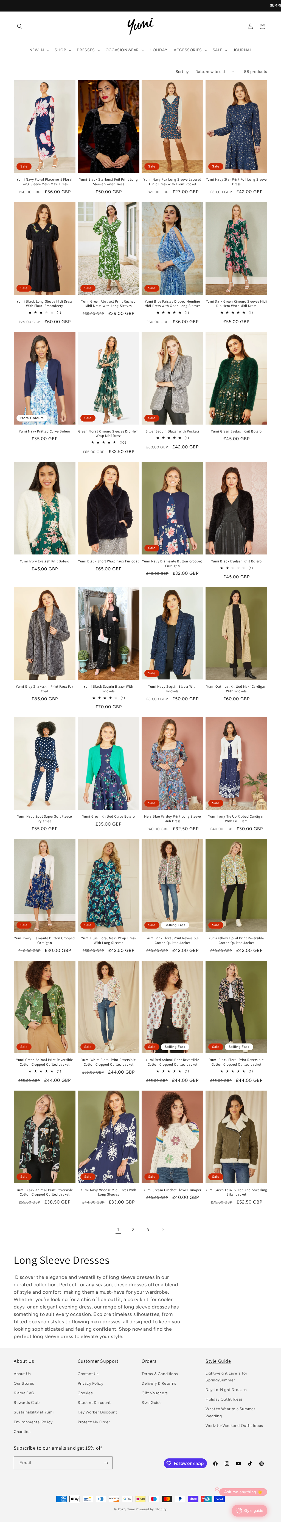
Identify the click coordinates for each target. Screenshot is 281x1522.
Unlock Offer (181, 783)
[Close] (216, 680)
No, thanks (182, 834)
